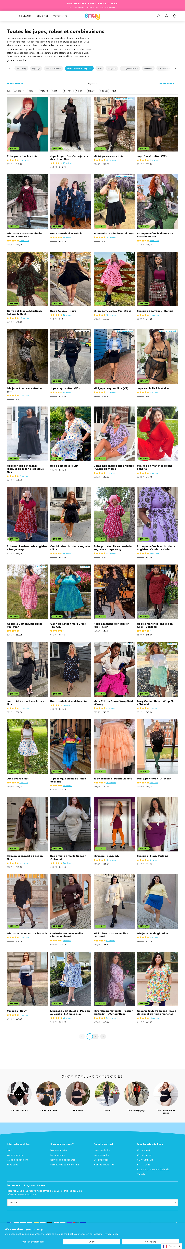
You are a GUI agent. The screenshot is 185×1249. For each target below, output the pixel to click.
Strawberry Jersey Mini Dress (112, 311)
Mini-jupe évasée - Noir (108, 156)
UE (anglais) (143, 1150)
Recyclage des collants (62, 1159)
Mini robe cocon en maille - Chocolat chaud (67, 935)
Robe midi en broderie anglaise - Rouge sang (27, 548)
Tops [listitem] (99, 68)
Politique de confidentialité (64, 1164)
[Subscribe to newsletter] (175, 1202)
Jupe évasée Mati (18, 778)
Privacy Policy (111, 1233)
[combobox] (171, 1246)
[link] (166, 15)
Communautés (101, 1154)
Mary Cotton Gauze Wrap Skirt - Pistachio (157, 703)
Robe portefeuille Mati (64, 465)
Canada (141, 1174)
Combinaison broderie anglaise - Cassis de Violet (114, 467)
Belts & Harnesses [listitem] (166, 68)
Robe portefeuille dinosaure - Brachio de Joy (156, 235)
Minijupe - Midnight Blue (152, 933)
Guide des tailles (16, 1154)
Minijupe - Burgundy (106, 856)
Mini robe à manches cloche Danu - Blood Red (24, 235)
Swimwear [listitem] (148, 68)
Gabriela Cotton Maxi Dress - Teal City (68, 625)
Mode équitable (58, 1150)
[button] (10, 15)
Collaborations (102, 1159)
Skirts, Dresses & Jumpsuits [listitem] (79, 68)
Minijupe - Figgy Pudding (153, 856)
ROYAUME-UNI (145, 1159)
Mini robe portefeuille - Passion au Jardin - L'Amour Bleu (70, 1012)
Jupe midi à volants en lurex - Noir (25, 703)
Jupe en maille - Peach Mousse (113, 778)
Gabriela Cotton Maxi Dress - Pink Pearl (25, 625)
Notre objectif (57, 1154)
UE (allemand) (144, 1154)
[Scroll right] (175, 68)
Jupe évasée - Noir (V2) (151, 156)
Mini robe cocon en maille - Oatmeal (111, 935)
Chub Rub (43, 16)
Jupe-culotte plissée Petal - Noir (114, 233)
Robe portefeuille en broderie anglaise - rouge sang (113, 548)
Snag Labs (12, 1164)
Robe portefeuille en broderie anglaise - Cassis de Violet (156, 548)
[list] (92, 68)
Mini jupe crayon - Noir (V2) (111, 388)
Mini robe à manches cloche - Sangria (155, 467)
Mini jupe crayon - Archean (154, 778)
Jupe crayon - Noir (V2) (64, 388)
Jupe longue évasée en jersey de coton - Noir (69, 158)
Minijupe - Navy (17, 1010)
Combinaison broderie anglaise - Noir (70, 548)
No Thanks (150, 1241)
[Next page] (103, 1036)
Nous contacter (102, 1150)
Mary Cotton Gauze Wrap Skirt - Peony (113, 703)
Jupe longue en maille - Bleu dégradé (68, 780)
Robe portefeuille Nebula (66, 233)
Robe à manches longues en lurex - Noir (111, 625)
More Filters (15, 83)
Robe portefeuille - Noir (22, 156)
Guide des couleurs (17, 1159)
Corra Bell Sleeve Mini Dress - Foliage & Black (25, 312)
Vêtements (60, 16)
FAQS (10, 1150)
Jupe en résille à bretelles (153, 388)
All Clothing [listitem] (21, 68)
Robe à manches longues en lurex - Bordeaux (155, 625)
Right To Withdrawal (104, 1164)
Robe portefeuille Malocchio (68, 701)
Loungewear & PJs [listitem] (130, 68)
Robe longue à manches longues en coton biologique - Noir (26, 469)
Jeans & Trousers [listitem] (53, 68)
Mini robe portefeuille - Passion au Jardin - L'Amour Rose (113, 1012)
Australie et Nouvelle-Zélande (153, 1169)
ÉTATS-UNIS (143, 1164)
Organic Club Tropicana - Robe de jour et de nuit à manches (156, 1012)
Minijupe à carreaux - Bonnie (155, 311)
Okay (92, 1241)
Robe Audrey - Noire (63, 311)
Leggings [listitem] (36, 68)
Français (172, 1246)
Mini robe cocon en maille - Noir (27, 933)
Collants (25, 16)
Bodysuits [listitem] (112, 68)
